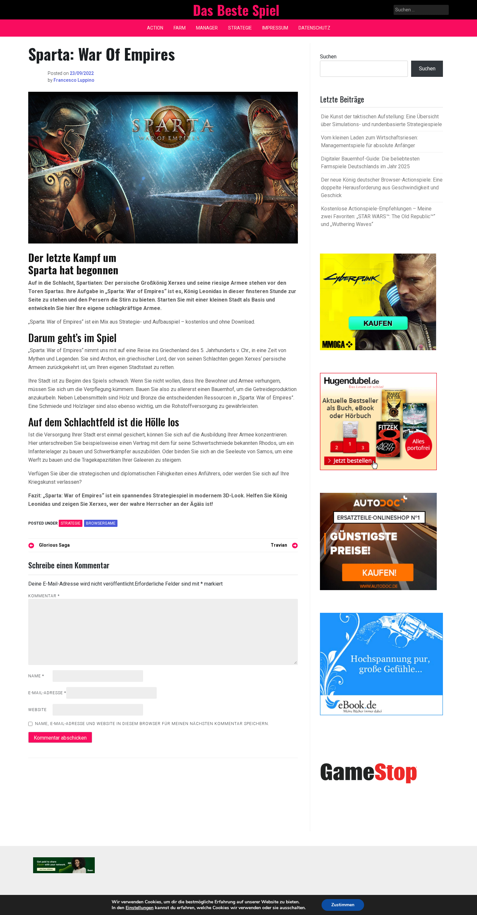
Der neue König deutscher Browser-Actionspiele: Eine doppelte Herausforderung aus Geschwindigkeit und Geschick (382, 187)
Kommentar (44, 596)
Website (37, 709)
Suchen (328, 56)
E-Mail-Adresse (47, 693)
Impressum (275, 27)
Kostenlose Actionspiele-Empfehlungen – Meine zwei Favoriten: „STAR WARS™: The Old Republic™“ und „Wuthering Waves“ (378, 216)
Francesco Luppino (74, 80)
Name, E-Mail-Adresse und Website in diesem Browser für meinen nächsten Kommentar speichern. (152, 723)
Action (155, 27)
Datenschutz (314, 27)
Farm (180, 27)
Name (36, 676)
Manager (207, 27)
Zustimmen (342, 905)
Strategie (240, 27)
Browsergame (101, 523)
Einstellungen (139, 908)
